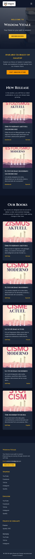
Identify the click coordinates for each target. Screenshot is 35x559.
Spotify (5, 489)
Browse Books (17, 36)
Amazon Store (9, 465)
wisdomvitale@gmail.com (13, 461)
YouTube (5, 476)
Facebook (6, 479)
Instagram (6, 486)
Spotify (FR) (7, 528)
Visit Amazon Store (17, 72)
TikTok (5, 482)
